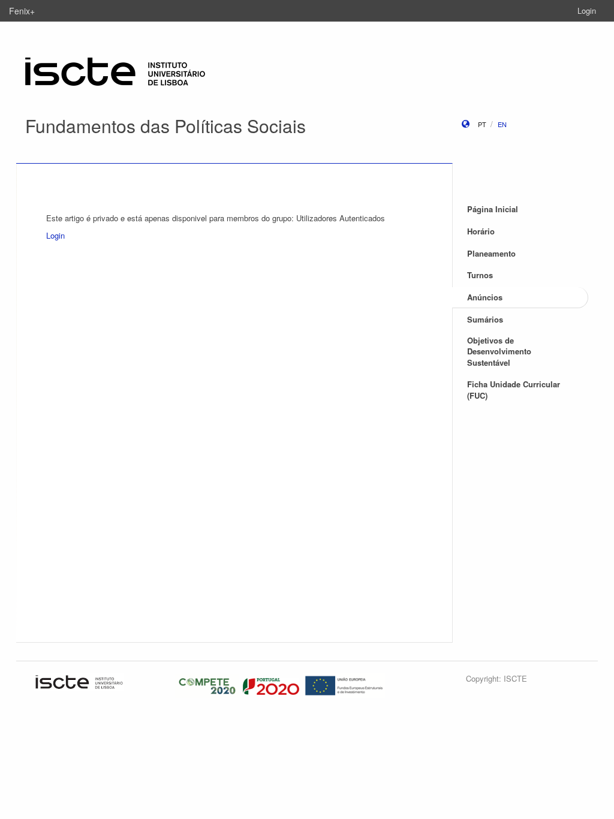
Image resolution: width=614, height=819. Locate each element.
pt (482, 124)
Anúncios (484, 297)
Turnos (480, 275)
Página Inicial (492, 209)
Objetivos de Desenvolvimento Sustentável (499, 351)
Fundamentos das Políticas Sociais (165, 125)
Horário (481, 231)
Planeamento (491, 253)
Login (586, 10)
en (502, 124)
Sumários (485, 319)
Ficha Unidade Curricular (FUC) (513, 389)
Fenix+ (22, 11)
